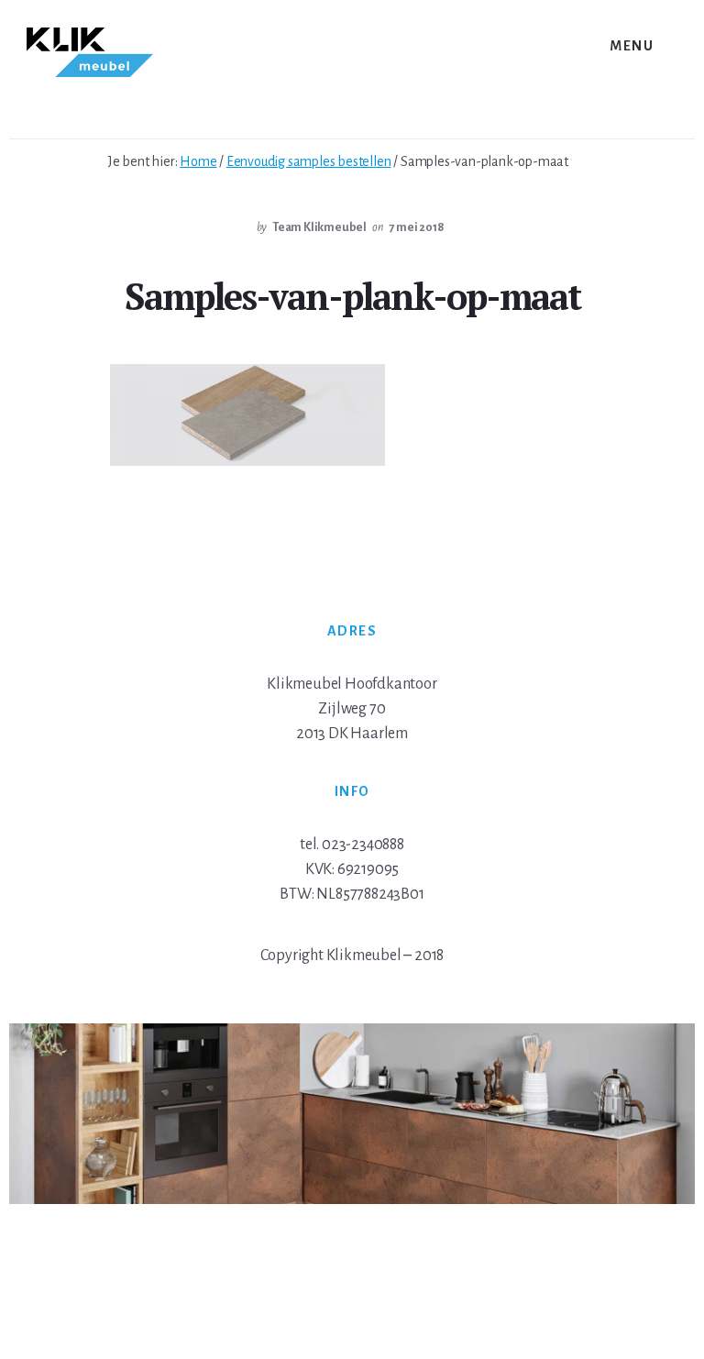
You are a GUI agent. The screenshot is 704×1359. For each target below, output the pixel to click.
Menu (632, 46)
